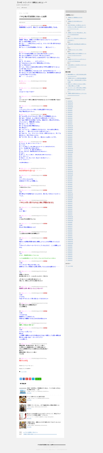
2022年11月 (70, 150)
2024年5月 (70, 116)
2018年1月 (70, 260)
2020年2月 (70, 212)
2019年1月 (70, 237)
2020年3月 (70, 211)
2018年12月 (70, 239)
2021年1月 (70, 192)
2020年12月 (70, 194)
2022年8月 (70, 156)
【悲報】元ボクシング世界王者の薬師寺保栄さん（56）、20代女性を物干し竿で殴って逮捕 (77, 80)
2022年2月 (70, 167)
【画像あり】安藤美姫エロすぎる (75, 17)
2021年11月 (70, 173)
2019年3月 (70, 233)
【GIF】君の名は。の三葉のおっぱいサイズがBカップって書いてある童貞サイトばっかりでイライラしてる (77, 27)
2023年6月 (70, 137)
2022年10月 (70, 152)
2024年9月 (70, 108)
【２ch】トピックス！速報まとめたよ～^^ (31, 2)
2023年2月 (70, 144)
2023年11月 (70, 127)
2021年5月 (70, 184)
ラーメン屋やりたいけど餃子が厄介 (36, 396)
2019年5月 (70, 230)
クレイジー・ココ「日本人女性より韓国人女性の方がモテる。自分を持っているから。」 (77, 89)
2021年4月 (70, 186)
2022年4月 (70, 163)
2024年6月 (70, 114)
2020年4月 (70, 209)
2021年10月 (70, 175)
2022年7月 (70, 157)
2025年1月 (70, 101)
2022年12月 (70, 148)
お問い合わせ (24, 7)
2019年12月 (70, 216)
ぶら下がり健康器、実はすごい (30, 432)
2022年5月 (70, 161)
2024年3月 (70, 120)
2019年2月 (70, 235)
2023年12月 (70, 125)
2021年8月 (70, 178)
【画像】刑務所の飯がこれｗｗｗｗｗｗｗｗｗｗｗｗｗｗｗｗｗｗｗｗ (40, 434)
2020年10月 (70, 197)
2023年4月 (70, 140)
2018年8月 (70, 247)
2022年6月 (70, 159)
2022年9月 (70, 154)
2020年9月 (70, 199)
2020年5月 (70, 207)
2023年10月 (70, 129)
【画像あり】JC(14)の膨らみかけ (75, 21)
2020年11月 (70, 195)
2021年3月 (70, 188)
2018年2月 (70, 258)
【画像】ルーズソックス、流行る (75, 49)
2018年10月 (70, 243)
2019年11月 (70, 218)
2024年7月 (70, 112)
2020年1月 (70, 214)
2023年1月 (70, 146)
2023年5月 (70, 139)
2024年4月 (70, 118)
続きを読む (29, 393)
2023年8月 (70, 133)
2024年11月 (70, 104)
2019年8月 (70, 224)
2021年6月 (70, 182)
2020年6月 (70, 205)
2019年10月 (70, 220)
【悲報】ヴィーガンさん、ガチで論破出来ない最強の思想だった (43, 405)
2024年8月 (70, 110)
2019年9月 (70, 222)
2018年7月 (70, 248)
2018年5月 (70, 252)
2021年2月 (70, 190)
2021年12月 (70, 171)
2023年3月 (70, 142)
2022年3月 (70, 165)
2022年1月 (70, 169)
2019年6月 (70, 228)
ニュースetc (23, 371)
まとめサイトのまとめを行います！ (51, 446)
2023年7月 (70, 135)
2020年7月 (70, 203)
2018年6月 (70, 250)
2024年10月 (70, 106)
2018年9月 (70, 245)
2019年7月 (70, 226)
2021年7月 (70, 180)
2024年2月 (70, 121)
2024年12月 (70, 103)
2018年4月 (70, 254)
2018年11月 (70, 241)
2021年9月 (70, 176)
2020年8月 (70, 201)
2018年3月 (70, 256)
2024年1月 (70, 123)
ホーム (18, 7)
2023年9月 (70, 131)
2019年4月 (70, 231)
